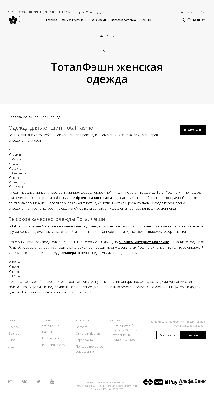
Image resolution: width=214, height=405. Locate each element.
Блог (11, 340)
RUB (200, 12)
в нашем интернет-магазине (144, 242)
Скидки (13, 327)
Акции (13, 346)
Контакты (186, 12)
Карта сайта (84, 340)
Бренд (110, 36)
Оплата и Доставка (89, 333)
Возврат (82, 327)
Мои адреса (50, 338)
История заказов (54, 345)
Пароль (47, 332)
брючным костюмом (94, 197)
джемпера (67, 252)
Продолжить (193, 129)
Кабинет (199, 20)
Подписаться (193, 335)
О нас (12, 320)
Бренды (14, 333)
